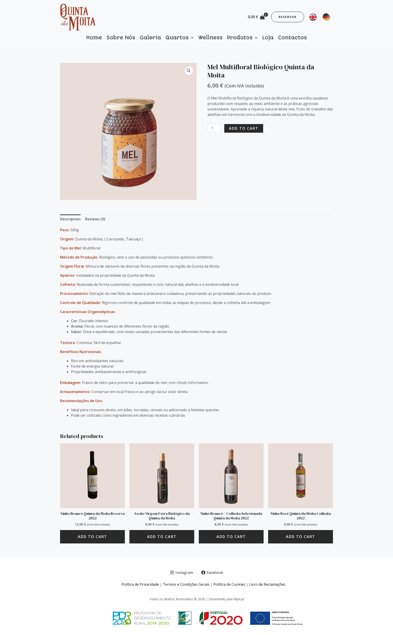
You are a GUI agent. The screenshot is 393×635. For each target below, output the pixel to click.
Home (94, 38)
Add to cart (243, 128)
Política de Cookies (229, 584)
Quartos (177, 38)
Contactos (292, 38)
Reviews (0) (95, 219)
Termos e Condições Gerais (186, 584)
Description (70, 219)
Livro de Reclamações (267, 584)
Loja (268, 38)
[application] (191, 37)
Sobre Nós (120, 38)
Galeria (150, 38)
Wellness (210, 38)
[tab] (70, 219)
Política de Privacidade (140, 584)
